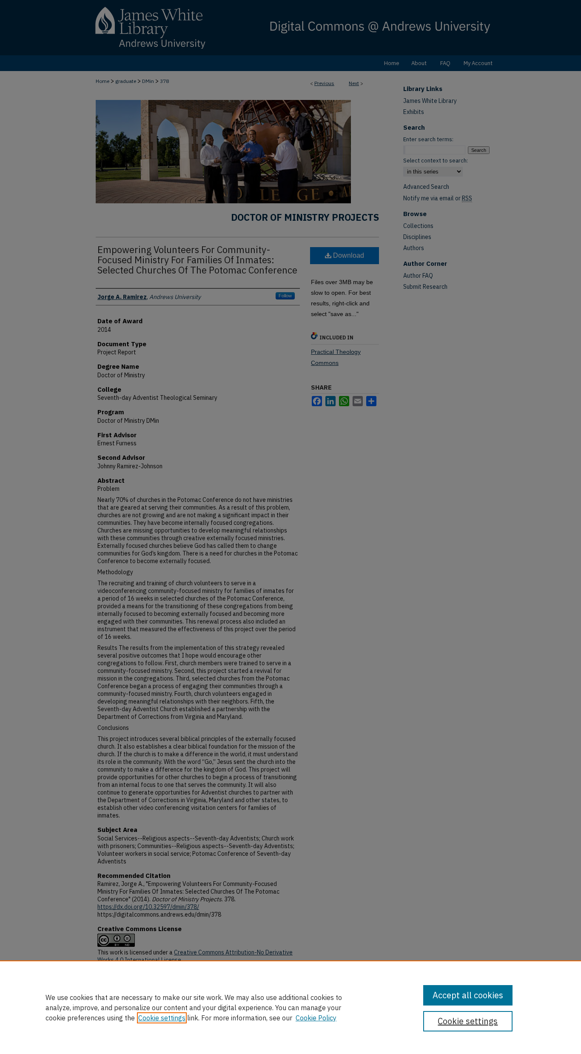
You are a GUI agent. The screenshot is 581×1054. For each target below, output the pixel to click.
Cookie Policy (316, 1018)
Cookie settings (161, 1018)
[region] (290, 1007)
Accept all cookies (468, 995)
